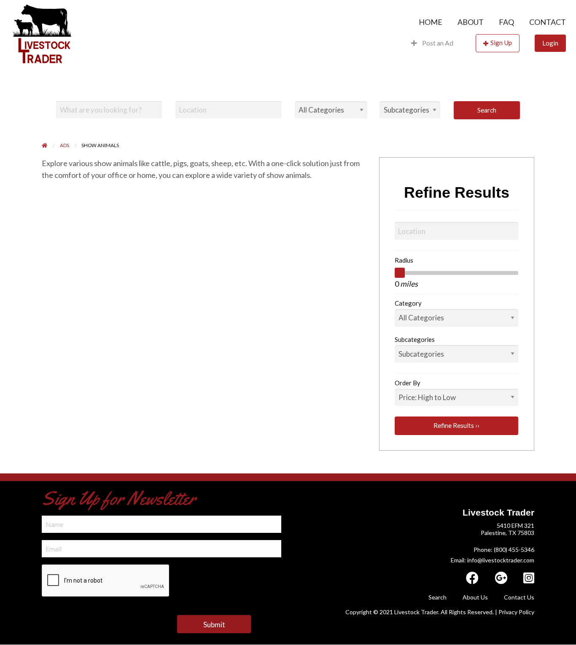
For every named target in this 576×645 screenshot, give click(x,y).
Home (430, 22)
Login (550, 43)
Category (408, 303)
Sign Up (501, 42)
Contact (547, 22)
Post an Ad (437, 43)
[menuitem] (430, 22)
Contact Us (519, 597)
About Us (475, 597)
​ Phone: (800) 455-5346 (503, 549)
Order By (407, 383)
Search (486, 110)
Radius (404, 260)
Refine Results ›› (456, 425)
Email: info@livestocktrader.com (492, 560)
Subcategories (415, 339)
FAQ (506, 22)
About (471, 22)
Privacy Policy (516, 611)
